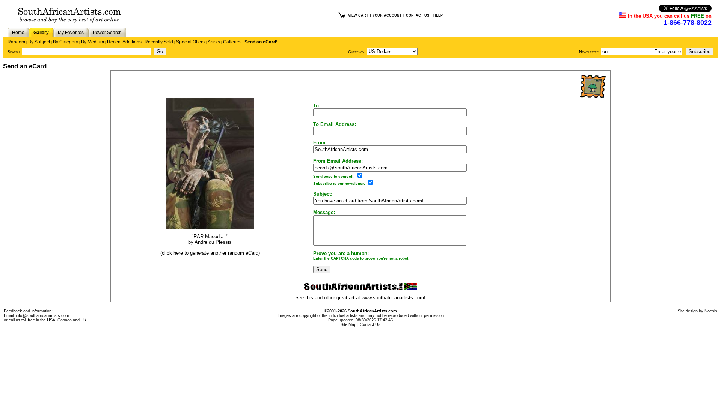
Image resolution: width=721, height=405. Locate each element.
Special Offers (190, 42)
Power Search (107, 32)
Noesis (710, 311)
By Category (65, 42)
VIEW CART (358, 15)
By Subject (39, 42)
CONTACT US (417, 15)
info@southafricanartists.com (42, 315)
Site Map (348, 324)
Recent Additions (124, 42)
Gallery (41, 32)
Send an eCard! (261, 42)
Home (18, 32)
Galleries (232, 42)
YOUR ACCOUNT (387, 15)
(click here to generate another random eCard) (210, 253)
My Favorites (71, 32)
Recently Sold (159, 42)
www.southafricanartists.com (393, 297)
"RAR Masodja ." (210, 236)
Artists (214, 42)
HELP (438, 15)
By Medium (92, 42)
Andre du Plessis (213, 242)
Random (16, 42)
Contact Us (370, 324)
